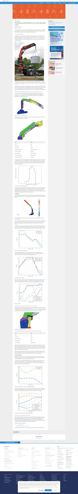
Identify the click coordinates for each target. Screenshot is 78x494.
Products (42, 2)
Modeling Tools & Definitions (35, 461)
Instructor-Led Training (31, 477)
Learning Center (71, 2)
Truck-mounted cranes (36, 38)
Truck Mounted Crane (19, 424)
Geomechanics (47, 457)
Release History (6, 482)
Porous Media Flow (20, 456)
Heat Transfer (20, 450)
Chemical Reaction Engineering (8, 450)
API (31, 449)
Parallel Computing (68, 463)
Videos (54, 2)
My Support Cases (54, 477)
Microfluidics (19, 452)
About (64, 475)
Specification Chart (7, 477)
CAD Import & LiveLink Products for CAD (50, 449)
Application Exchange (31, 480)
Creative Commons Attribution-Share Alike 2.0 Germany (32, 83)
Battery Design (6, 449)
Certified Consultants (60, 459)
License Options (6, 479)
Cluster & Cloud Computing (35, 450)
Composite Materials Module (60, 465)
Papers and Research (19, 480)
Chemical (6, 448)
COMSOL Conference (43, 480)
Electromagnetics (8, 460)
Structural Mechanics (48, 463)
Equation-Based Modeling (35, 452)
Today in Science (48, 465)
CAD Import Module (60, 457)
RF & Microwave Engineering (8, 467)
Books (17, 482)
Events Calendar (42, 479)
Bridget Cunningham (19, 26)
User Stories (18, 479)
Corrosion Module (60, 468)
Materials (32, 458)
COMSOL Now (7, 458)
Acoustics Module (60, 453)
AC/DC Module (59, 451)
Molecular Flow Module (69, 452)
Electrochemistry (6, 453)
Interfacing (47, 448)
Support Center (54, 475)
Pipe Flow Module (68, 467)
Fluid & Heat (20, 448)
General (33, 448)
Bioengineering (59, 456)
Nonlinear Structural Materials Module (69, 460)
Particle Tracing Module (69, 464)
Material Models (47, 459)
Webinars (41, 475)
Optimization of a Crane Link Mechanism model (38, 308)
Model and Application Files (20, 475)
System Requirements (7, 480)
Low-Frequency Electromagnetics (9, 463)
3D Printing (59, 450)
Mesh (32, 459)
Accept (48, 490)
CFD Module (59, 460)
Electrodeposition (6, 455)
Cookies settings (41, 490)
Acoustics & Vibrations (48, 456)
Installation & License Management (36, 455)
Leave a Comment (56, 29)
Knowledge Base (54, 479)
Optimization (33, 462)
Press (64, 479)
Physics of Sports (68, 466)
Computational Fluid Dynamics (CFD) (23, 449)
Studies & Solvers (34, 468)
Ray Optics (5, 466)
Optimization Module (69, 461)
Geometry (32, 453)
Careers (64, 477)
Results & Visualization (34, 465)
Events (59, 2)
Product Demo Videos (19, 477)
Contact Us (65, 480)
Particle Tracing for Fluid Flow (22, 455)
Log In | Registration (39, 438)
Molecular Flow (20, 453)
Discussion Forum (30, 479)
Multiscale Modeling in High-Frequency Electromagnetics (69, 457)
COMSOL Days (42, 477)
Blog (65, 2)
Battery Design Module (60, 454)
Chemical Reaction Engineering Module (60, 462)
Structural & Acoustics (52, 22)
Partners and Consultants (55, 480)
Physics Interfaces (34, 464)
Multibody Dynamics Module (69, 454)
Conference (59, 466)
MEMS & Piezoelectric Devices (49, 460)
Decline (55, 490)
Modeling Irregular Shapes (68, 450)
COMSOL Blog (17, 21)
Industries (48, 2)
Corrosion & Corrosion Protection (9, 452)
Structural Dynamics (59, 22)
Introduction (33, 456)
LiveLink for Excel (47, 451)
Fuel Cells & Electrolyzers (8, 456)
